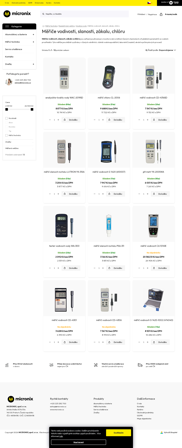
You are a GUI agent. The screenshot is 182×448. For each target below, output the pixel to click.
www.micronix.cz (57, 409)
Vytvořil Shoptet (170, 432)
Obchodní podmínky (19, 3)
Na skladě (12, 118)
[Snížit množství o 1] (50, 120)
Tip (10, 131)
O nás (7, 3)
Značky (96, 412)
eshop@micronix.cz (23, 82)
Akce (11, 122)
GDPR (30, 3)
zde (61, 436)
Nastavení (79, 442)
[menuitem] (19, 34)
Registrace (152, 14)
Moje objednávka (144, 418)
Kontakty (57, 3)
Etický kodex (39, 3)
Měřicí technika (15, 135)
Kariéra (48, 3)
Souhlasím (118, 432)
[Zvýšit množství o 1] (58, 120)
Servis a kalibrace (101, 409)
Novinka (12, 127)
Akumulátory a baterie (103, 403)
